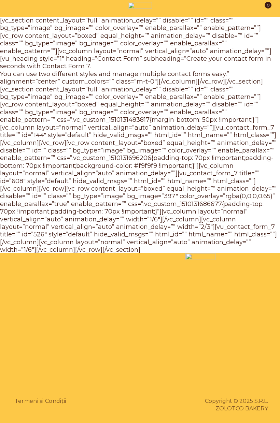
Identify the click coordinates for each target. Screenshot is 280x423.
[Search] (32, 8)
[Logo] (140, 8)
